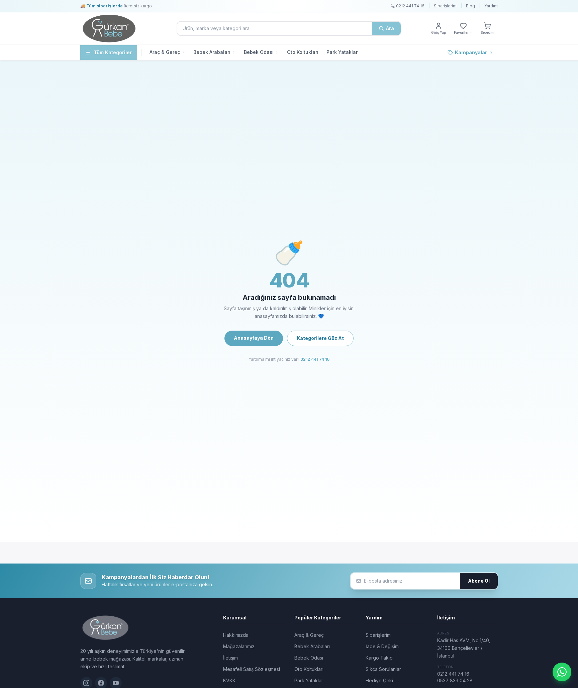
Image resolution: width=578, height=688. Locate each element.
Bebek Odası (259, 52)
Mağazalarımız (239, 646)
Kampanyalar (471, 52)
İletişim (230, 658)
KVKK (229, 680)
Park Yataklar (342, 52)
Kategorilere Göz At (320, 338)
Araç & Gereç (165, 52)
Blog (470, 5)
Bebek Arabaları (211, 52)
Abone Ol (479, 581)
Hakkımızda (236, 635)
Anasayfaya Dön (254, 338)
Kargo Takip (379, 658)
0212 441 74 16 (314, 359)
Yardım (491, 5)
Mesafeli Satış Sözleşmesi (251, 669)
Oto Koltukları (302, 52)
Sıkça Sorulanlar (383, 669)
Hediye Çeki (379, 680)
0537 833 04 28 (455, 680)
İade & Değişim (382, 646)
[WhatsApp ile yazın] (562, 672)
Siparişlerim (445, 5)
